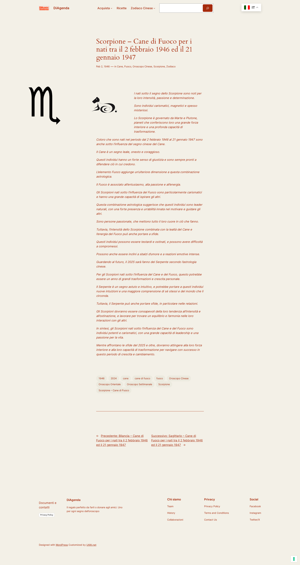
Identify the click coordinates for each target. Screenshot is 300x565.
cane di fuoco (142, 378)
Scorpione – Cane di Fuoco (114, 390)
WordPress (62, 544)
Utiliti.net (91, 544)
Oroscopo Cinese (142, 66)
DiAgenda (61, 8)
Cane (120, 66)
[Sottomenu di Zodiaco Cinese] (154, 8)
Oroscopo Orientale (110, 384)
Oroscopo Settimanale (139, 384)
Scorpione (159, 66)
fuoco (159, 378)
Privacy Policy (46, 515)
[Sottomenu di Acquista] (111, 8)
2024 (114, 378)
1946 (102, 378)
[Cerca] (207, 8)
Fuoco (127, 66)
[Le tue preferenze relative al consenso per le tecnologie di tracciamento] (294, 559)
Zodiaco (171, 66)
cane (125, 378)
